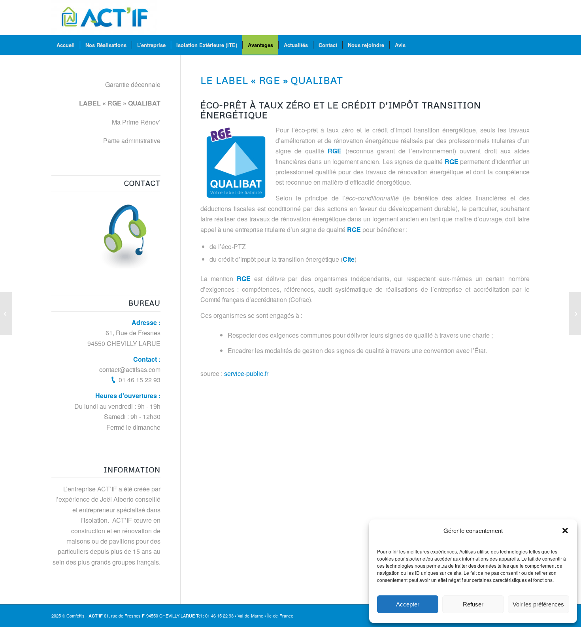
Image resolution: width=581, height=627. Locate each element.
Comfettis (75, 615)
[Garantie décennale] (6, 313)
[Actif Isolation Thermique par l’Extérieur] (104, 17)
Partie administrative (131, 140)
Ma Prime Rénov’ (136, 122)
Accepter (407, 604)
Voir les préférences (538, 604)
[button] (565, 530)
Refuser (473, 604)
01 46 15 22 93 (139, 379)
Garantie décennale (132, 84)
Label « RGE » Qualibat (119, 103)
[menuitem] (65, 45)
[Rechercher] (524, 45)
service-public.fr (246, 373)
